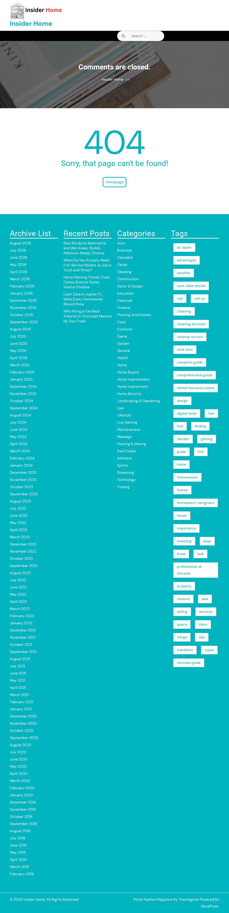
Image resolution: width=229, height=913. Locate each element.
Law (120, 408)
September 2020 (24, 737)
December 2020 (23, 716)
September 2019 (23, 823)
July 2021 (17, 666)
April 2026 (18, 271)
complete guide (190, 362)
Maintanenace (128, 429)
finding (200, 426)
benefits (183, 273)
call (180, 298)
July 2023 (18, 508)
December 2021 (23, 630)
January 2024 (21, 465)
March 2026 (20, 279)
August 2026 (20, 243)
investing (184, 541)
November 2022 (23, 551)
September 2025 (24, 322)
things (182, 637)
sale (204, 598)
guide (181, 451)
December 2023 (23, 472)
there (203, 624)
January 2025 (21, 379)
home (181, 464)
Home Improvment (132, 386)
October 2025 (21, 314)
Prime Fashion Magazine (152, 899)
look (200, 553)
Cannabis (125, 257)
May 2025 (18, 350)
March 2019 (19, 866)
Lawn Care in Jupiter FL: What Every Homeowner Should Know (83, 299)
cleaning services (191, 324)
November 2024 (23, 393)
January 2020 (21, 795)
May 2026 (18, 264)
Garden (123, 343)
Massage (124, 436)
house (182, 515)
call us (199, 298)
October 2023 (21, 486)
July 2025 (18, 336)
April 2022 (18, 601)
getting (206, 439)
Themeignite (188, 899)
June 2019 (18, 845)
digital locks (187, 413)
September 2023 (24, 494)
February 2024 (22, 458)
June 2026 (18, 257)
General (123, 350)
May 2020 (18, 766)
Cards (122, 264)
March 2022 (20, 608)
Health (122, 357)
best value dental (191, 285)
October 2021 (21, 644)
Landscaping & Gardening (138, 400)
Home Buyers (128, 372)
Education (125, 293)
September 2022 (24, 565)
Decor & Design (130, 286)
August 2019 (20, 831)
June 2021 (18, 673)
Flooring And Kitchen (134, 314)
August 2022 (20, 573)
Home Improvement (133, 379)
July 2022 (18, 580)
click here (185, 349)
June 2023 (18, 515)
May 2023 (18, 522)
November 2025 (23, 307)
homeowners (187, 477)
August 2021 (20, 659)
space (182, 624)
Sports (122, 465)
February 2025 (22, 372)
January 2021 (21, 709)
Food (121, 322)
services (206, 611)
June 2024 (18, 429)
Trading (123, 486)
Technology (126, 479)
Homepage (114, 182)
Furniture (124, 329)
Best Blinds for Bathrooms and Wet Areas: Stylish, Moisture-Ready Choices (85, 248)
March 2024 (20, 451)
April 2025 (18, 357)
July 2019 (17, 838)
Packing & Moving (131, 443)
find (180, 426)
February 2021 (21, 702)
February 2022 (22, 616)
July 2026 (18, 250)
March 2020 (20, 780)
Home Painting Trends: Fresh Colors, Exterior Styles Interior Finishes (87, 282)
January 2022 (21, 623)
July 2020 (18, 752)
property (184, 586)
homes (182, 490)
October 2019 (21, 816)
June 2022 (18, 587)
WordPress (209, 906)
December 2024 (23, 386)
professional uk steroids (189, 570)
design (182, 400)
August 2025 (20, 329)
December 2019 (23, 802)
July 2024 (18, 422)
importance (186, 528)
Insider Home (31, 23)
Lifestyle (124, 415)
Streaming (125, 472)
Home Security (129, 393)
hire (201, 451)
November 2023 (23, 479)
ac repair (184, 247)
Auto (121, 243)
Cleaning (124, 271)
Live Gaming (127, 422)
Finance (123, 307)
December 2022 (23, 544)
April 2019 (18, 859)
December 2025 (23, 300)
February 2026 (22, 286)
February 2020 (22, 788)
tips (202, 637)
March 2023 (20, 537)
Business (124, 250)
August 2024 (20, 415)
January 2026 (21, 293)
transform (185, 650)
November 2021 (22, 637)
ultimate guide (189, 662)
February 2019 (22, 874)
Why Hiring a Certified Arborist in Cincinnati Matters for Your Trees (88, 316)
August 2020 (20, 745)
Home (122, 365)
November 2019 (23, 809)
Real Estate (126, 451)
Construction (127, 279)
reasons (183, 598)
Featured (124, 300)
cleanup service (190, 336)
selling (182, 611)
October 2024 (21, 400)
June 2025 (18, 343)
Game (122, 336)
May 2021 (17, 680)
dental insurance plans (195, 387)
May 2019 (17, 852)
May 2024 (18, 436)
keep (207, 541)
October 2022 (21, 558)
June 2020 (19, 759)
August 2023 (20, 501)
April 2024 (18, 443)
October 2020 (21, 730)
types (209, 650)
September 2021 (23, 651)
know (181, 553)
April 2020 (19, 773)
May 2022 (18, 594)
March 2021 (19, 694)
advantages (186, 260)
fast (211, 413)
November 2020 (23, 723)
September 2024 (24, 408)
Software (124, 458)
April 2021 (18, 687)
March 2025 (20, 365)
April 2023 (18, 530)
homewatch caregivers (195, 502)
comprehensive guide (194, 375)
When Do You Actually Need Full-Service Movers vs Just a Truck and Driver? (87, 265)
